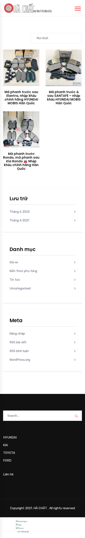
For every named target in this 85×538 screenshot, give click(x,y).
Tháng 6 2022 (19, 212)
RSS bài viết (17, 342)
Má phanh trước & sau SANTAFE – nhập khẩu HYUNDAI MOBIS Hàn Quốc (64, 97)
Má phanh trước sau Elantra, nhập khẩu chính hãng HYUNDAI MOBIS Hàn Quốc (21, 97)
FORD (7, 460)
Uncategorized (20, 288)
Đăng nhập (17, 333)
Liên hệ (8, 474)
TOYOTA (9, 453)
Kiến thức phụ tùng (23, 271)
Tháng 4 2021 (19, 220)
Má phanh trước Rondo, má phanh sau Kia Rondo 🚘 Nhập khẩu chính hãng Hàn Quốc (21, 161)
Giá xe (13, 262)
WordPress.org (19, 360)
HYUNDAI (10, 437)
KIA (5, 445)
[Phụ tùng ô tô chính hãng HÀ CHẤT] (28, 8)
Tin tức (14, 280)
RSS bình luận (19, 351)
